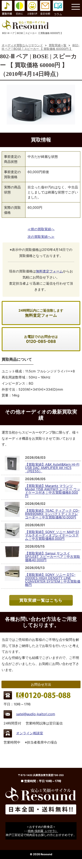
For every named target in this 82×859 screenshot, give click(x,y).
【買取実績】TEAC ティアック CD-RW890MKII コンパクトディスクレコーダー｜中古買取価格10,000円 (52, 513)
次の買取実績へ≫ (41, 237)
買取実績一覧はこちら (41, 600)
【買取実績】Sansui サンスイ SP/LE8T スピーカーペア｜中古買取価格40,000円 (52, 556)
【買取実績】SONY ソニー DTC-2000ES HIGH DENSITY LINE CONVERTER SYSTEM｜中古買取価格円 (52, 580)
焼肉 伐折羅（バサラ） (43, 831)
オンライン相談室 (29, 733)
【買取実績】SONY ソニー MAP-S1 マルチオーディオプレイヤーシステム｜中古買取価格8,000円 (52, 535)
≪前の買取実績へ (41, 229)
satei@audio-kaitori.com (35, 714)
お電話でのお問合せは (41, 339)
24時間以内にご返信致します (41, 313)
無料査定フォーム (49, 271)
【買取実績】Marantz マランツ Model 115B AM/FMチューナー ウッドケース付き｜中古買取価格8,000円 (52, 491)
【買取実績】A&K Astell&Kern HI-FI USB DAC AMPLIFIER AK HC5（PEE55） (52, 467)
